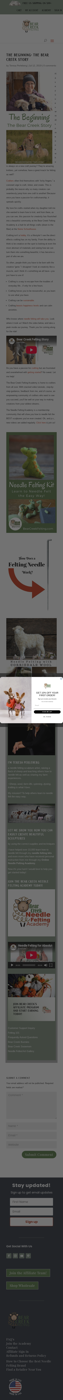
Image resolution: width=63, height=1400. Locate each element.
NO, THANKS (47, 716)
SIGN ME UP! (47, 712)
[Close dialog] (61, 679)
